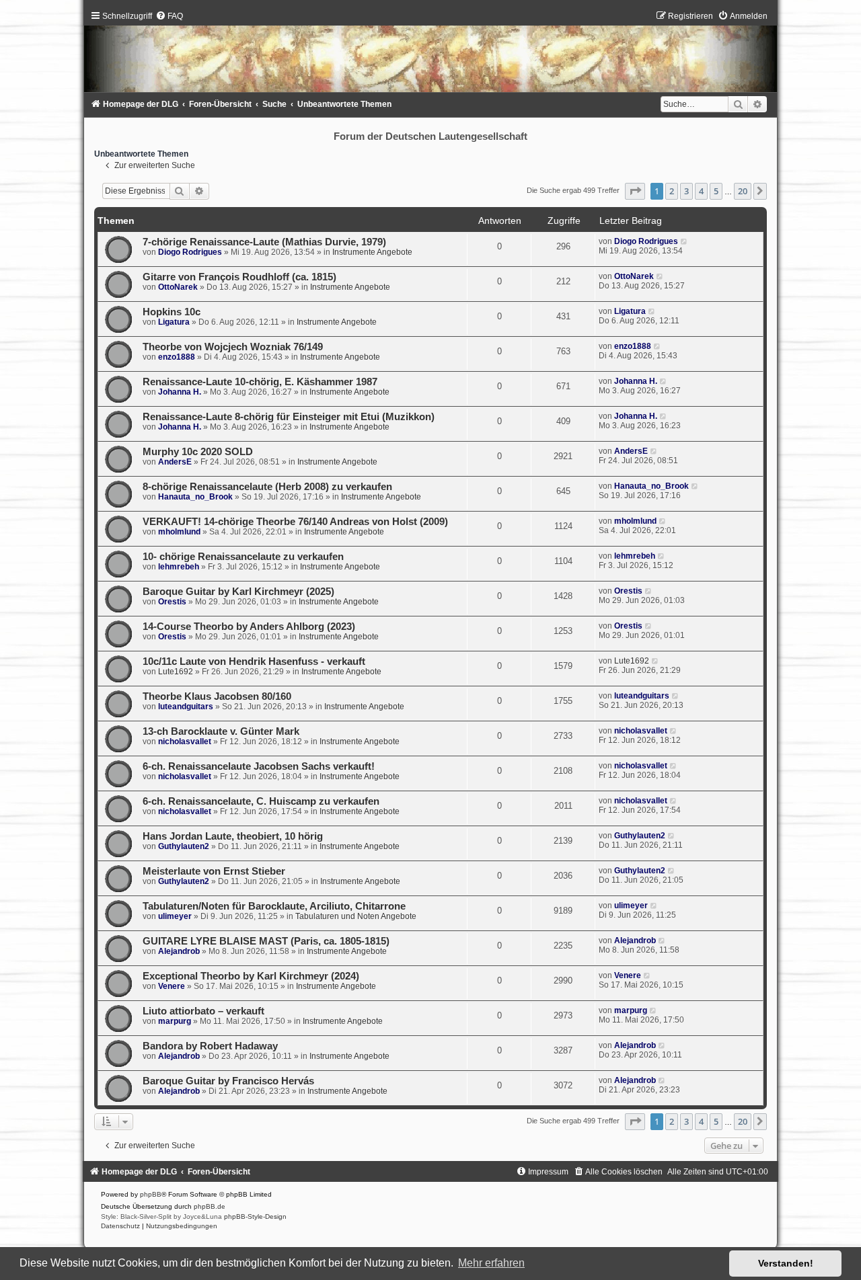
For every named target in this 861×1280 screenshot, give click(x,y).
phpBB (150, 1194)
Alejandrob (179, 951)
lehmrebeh (178, 566)
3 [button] (686, 191)
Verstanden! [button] (785, 1263)
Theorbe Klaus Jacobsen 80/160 (217, 696)
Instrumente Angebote (372, 252)
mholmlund (179, 531)
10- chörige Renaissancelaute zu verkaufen (243, 556)
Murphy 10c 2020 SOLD (198, 451)
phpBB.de (209, 1206)
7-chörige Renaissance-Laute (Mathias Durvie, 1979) (264, 242)
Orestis (172, 601)
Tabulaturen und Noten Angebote (355, 916)
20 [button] (742, 191)
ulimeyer (175, 916)
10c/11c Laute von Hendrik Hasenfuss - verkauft (254, 661)
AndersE (175, 462)
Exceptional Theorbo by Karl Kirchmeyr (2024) (251, 976)
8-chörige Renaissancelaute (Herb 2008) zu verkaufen (267, 486)
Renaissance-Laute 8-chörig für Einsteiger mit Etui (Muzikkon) (289, 416)
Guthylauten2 (183, 846)
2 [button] (671, 191)
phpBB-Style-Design (255, 1216)
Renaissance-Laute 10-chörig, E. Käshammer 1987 (260, 381)
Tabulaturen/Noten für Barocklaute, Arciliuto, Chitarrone (274, 906)
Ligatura (174, 322)
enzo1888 (176, 357)
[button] (635, 191)
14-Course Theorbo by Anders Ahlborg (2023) (249, 626)
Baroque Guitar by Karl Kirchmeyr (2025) (238, 591)
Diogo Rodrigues (190, 252)
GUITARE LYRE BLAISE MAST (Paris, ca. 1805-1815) (266, 941)
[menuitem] (169, 16)
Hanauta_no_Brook (195, 497)
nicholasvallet (184, 741)
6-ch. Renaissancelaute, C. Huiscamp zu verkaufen (261, 801)
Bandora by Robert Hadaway (210, 1046)
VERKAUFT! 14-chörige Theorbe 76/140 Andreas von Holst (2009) (295, 521)
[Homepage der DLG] (431, 55)
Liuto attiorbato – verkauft (203, 1011)
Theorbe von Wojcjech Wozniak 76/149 (233, 347)
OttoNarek (178, 287)
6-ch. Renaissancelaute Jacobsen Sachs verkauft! (259, 766)
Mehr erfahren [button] (491, 1263)
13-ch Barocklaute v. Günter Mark (221, 731)
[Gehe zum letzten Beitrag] (684, 241)
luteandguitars (185, 706)
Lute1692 (175, 671)
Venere (171, 986)
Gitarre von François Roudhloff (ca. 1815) (239, 277)
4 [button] (701, 191)
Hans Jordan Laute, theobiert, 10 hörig (233, 836)
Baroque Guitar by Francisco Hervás (228, 1081)
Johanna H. (179, 392)
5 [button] (716, 191)
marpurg (174, 1021)
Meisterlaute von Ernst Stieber (214, 871)
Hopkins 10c (171, 312)
